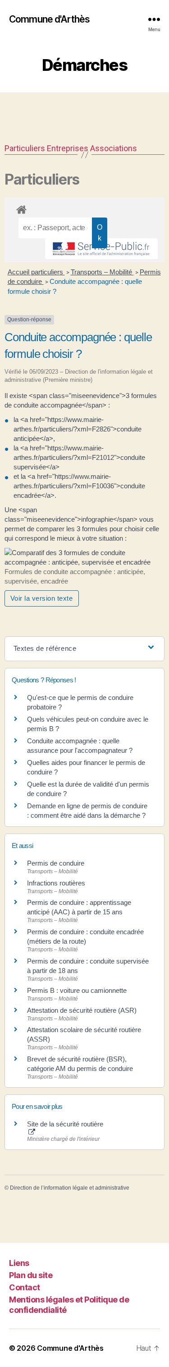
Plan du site (30, 1275)
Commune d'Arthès (49, 19)
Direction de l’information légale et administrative (69, 1188)
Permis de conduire (55, 863)
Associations (113, 148)
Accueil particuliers (36, 272)
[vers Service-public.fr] (101, 248)
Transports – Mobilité (102, 272)
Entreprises (67, 148)
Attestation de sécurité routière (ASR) (82, 1010)
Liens (19, 1263)
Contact (24, 1287)
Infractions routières (56, 883)
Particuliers (25, 148)
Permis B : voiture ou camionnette (77, 990)
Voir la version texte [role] (41, 598)
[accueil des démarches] (84, 208)
